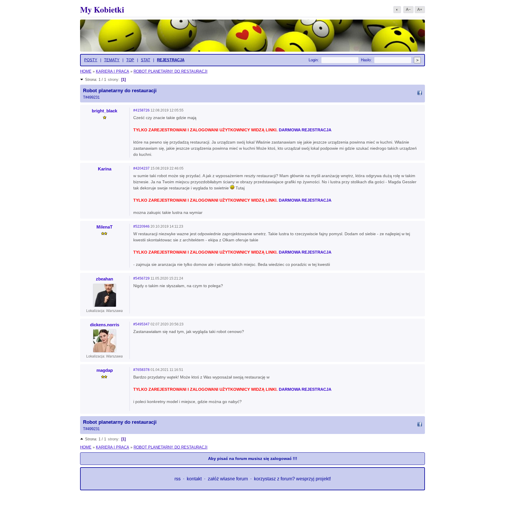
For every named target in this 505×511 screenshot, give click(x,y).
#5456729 (141, 278)
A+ (419, 9)
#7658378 (141, 370)
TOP (130, 60)
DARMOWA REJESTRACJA (305, 130)
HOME (85, 71)
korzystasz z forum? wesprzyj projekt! (292, 478)
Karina (104, 168)
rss (177, 478)
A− (408, 9)
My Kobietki (102, 9)
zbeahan (104, 278)
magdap (104, 370)
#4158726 (141, 110)
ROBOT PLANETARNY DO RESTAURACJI (170, 71)
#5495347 (141, 324)
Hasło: (366, 60)
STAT (145, 60)
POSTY (90, 60)
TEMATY (112, 60)
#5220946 (141, 226)
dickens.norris (104, 324)
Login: (314, 60)
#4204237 (141, 168)
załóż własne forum (228, 478)
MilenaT (104, 226)
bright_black (104, 110)
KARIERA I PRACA (112, 71)
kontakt (194, 478)
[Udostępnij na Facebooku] (419, 93)
